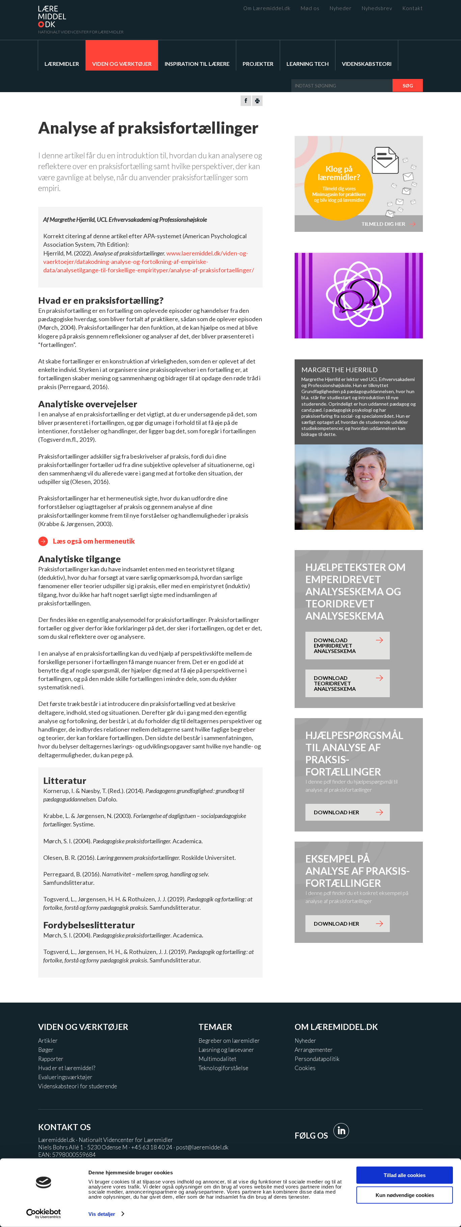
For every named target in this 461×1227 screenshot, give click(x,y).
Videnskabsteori (366, 63)
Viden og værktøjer (122, 63)
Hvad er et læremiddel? (66, 1067)
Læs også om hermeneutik (94, 541)
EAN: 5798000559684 (67, 1154)
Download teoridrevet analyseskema (335, 683)
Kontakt (412, 8)
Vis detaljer (101, 1214)
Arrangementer (314, 1049)
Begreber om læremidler (229, 1040)
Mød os (310, 8)
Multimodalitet (217, 1058)
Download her (336, 812)
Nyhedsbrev (377, 8)
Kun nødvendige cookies (405, 1195)
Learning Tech (308, 63)
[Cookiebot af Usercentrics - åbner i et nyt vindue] (43, 1214)
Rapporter (50, 1058)
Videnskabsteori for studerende (77, 1086)
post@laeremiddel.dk (202, 1147)
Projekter (258, 63)
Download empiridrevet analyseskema (335, 645)
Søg (408, 85)
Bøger (46, 1049)
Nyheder (341, 8)
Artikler (48, 1040)
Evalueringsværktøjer (65, 1077)
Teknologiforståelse (223, 1067)
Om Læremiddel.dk (267, 8)
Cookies (305, 1067)
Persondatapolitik (317, 1058)
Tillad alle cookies (405, 1175)
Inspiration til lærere (197, 63)
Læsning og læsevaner (226, 1049)
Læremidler (62, 63)
